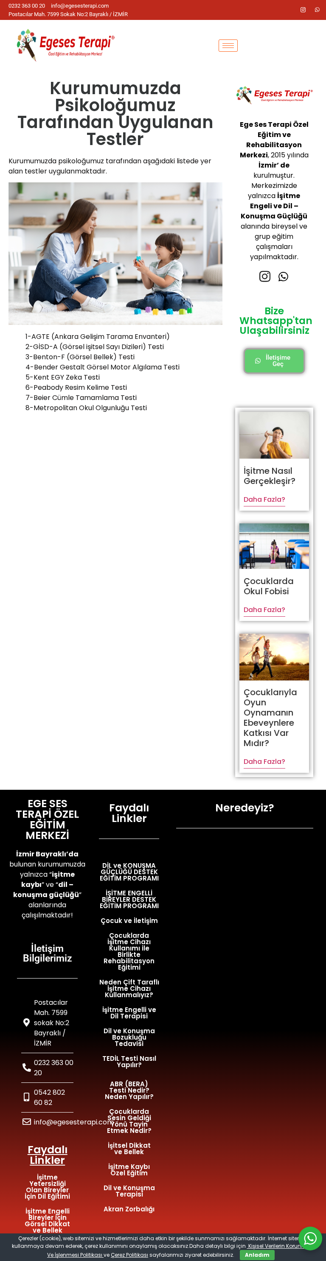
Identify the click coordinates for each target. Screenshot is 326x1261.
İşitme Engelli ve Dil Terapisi (129, 1013)
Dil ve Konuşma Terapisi (129, 1191)
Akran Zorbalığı (129, 1209)
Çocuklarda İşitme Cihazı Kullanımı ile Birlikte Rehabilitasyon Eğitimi (129, 951)
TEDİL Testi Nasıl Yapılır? (129, 1061)
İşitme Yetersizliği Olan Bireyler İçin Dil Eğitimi (47, 1187)
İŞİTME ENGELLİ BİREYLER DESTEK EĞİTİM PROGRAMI (129, 899)
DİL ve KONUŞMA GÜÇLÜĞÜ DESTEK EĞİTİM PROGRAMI (129, 872)
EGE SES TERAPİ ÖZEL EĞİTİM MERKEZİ (47, 819)
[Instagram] (303, 10)
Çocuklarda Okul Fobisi (269, 586)
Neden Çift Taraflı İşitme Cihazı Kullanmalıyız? (129, 988)
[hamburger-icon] (228, 45)
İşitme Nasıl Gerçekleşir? (269, 476)
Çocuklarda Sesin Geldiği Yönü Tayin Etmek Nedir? (129, 1121)
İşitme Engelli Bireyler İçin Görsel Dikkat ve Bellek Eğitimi (47, 1224)
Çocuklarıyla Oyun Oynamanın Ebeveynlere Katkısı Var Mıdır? (270, 717)
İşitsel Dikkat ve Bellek (129, 1148)
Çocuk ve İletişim (129, 920)
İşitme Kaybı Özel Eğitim (129, 1169)
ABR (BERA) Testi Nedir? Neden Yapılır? (129, 1090)
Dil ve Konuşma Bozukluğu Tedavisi (129, 1037)
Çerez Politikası (129, 1254)
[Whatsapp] (317, 10)
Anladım (257, 1254)
